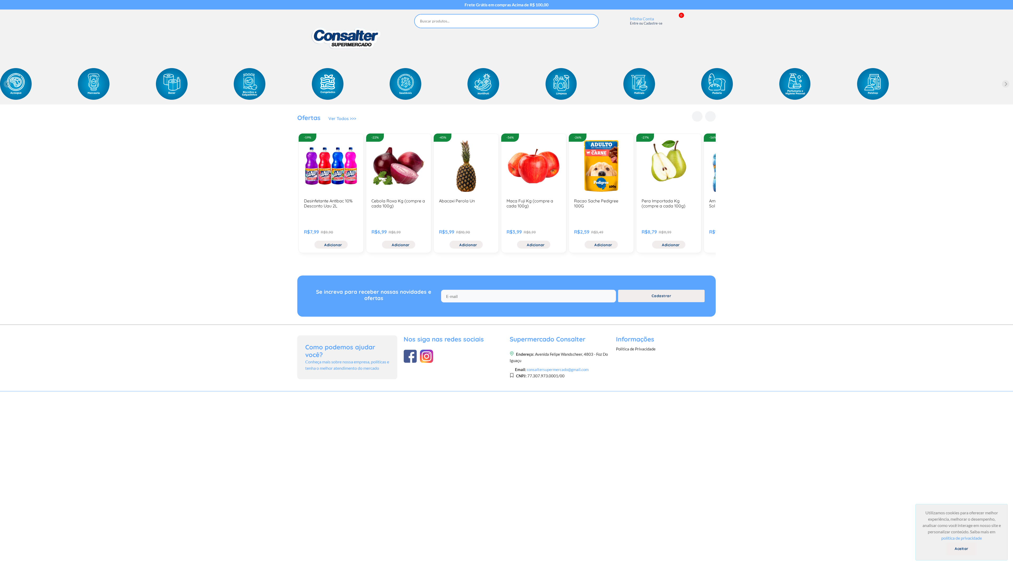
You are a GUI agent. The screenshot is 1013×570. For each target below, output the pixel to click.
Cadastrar (661, 295)
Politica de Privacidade (636, 348)
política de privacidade (961, 537)
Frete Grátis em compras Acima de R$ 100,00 (506, 5)
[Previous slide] (7, 84)
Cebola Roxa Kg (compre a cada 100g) (398, 203)
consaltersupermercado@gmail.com (558, 369)
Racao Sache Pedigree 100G (596, 203)
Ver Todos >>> (342, 118)
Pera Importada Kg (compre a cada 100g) (663, 203)
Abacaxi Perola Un (457, 200)
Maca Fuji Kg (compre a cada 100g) (529, 203)
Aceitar (961, 548)
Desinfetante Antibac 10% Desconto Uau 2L (328, 203)
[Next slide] (1005, 84)
